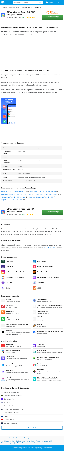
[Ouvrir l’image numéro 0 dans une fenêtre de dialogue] (8, 111)
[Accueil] (2, 7)
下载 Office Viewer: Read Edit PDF (11, 200)
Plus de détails (32, 427)
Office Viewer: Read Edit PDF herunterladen (43, 191)
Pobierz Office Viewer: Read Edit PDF (46, 194)
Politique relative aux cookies (25, 441)
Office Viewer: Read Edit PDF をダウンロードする (16, 194)
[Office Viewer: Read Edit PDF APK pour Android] (3, 15)
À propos (4, 438)
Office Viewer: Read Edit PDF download (13, 197)
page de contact (49, 248)
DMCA (18, 443)
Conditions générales (7, 441)
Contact (11, 438)
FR (58, 2)
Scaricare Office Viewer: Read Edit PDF (41, 197)
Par (14, 17)
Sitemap (26, 438)
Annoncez (19, 438)
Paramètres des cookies (29, 443)
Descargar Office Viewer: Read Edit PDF (13, 191)
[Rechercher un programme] (40, 2)
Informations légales (7, 443)
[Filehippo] (6, 2)
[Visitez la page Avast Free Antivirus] (52, 12)
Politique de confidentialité (44, 441)
